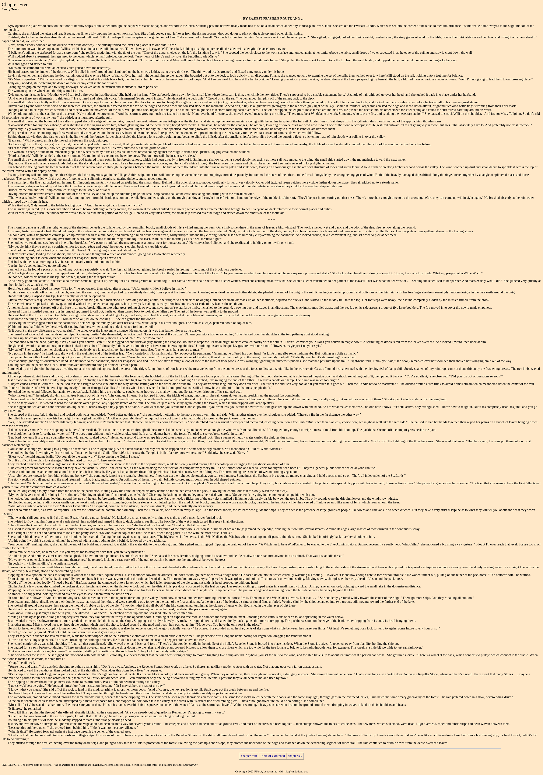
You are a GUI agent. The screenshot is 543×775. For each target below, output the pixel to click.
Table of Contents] (272, 756)
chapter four (249, 756)
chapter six (295, 756)
